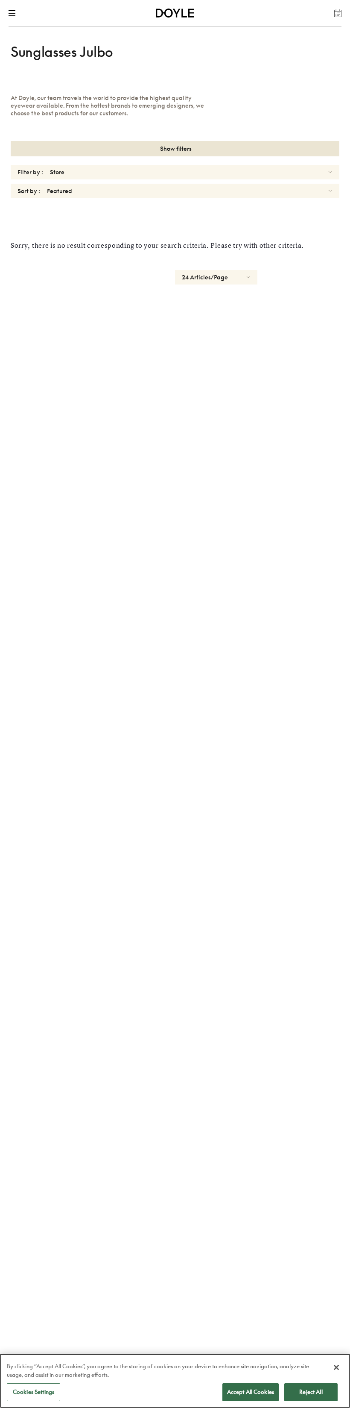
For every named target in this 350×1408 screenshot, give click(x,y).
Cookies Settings (33, 1391)
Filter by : (30, 172)
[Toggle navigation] (14, 13)
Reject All (310, 1391)
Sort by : (29, 190)
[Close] (336, 1367)
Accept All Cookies (250, 1391)
